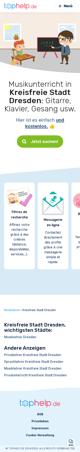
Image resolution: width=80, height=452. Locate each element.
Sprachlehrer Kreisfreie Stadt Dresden (33, 362)
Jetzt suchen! (44, 141)
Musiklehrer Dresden (20, 337)
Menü (68, 6)
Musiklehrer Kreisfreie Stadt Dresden (32, 368)
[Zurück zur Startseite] (20, 6)
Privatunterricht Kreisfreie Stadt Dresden (35, 375)
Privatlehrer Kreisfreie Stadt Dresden (32, 355)
